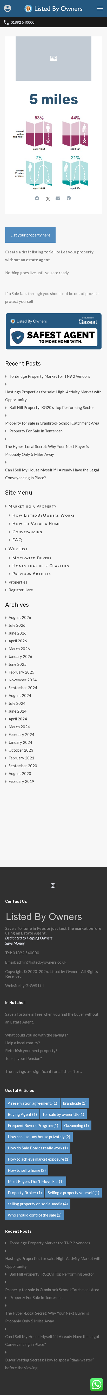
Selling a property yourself (73, 1192)
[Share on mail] (58, 198)
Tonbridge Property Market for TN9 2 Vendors (49, 376)
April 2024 (18, 718)
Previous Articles (31, 573)
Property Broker (25, 1192)
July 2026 (17, 625)
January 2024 (20, 742)
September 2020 (23, 765)
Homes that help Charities (40, 565)
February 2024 (21, 734)
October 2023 (21, 750)
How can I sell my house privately (39, 1136)
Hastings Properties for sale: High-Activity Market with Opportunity (53, 395)
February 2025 (21, 672)
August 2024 (20, 695)
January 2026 (20, 656)
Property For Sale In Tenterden (36, 430)
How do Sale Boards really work (38, 1148)
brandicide (74, 1103)
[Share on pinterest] (69, 198)
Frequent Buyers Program (33, 1125)
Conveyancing (27, 531)
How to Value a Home (36, 523)
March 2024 (19, 726)
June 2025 (17, 664)
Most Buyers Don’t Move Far (36, 1181)
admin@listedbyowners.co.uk (41, 962)
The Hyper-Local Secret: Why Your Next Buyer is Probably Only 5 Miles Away (47, 450)
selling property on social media (38, 1203)
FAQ (17, 539)
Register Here (21, 589)
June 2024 (17, 711)
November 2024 (23, 679)
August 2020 (20, 773)
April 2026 (18, 640)
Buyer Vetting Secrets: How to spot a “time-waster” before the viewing (49, 1364)
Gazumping (76, 1125)
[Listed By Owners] (53, 10)
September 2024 (23, 687)
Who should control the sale (35, 1215)
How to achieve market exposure (39, 1159)
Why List (18, 548)
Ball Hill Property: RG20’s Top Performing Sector (51, 407)
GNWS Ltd (34, 985)
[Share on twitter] (48, 198)
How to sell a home (27, 1170)
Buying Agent (22, 1114)
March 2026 (19, 648)
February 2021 (21, 758)
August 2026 (20, 617)
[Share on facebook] (38, 198)
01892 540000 (22, 22)
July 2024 (17, 703)
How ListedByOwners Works (43, 515)
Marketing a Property (33, 506)
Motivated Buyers (32, 557)
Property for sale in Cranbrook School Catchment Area (52, 423)
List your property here (30, 235)
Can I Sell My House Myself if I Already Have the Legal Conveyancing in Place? (52, 474)
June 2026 (17, 633)
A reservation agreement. (32, 1103)
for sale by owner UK (63, 1114)
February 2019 (21, 781)
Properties (18, 582)
